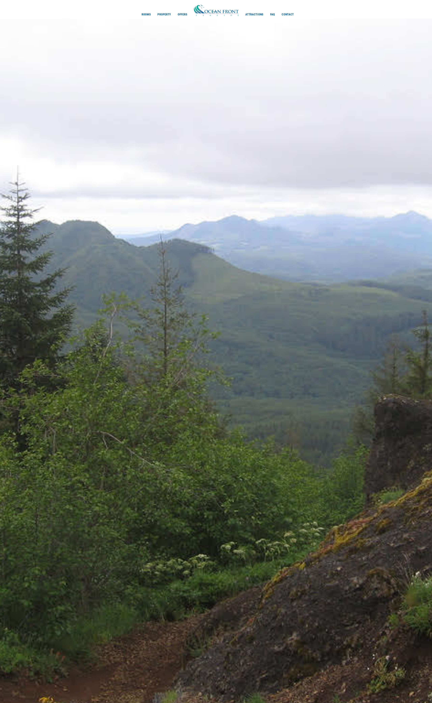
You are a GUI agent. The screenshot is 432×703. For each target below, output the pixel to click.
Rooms (146, 14)
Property (164, 14)
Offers (182, 14)
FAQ (272, 14)
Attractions (254, 14)
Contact (288, 14)
